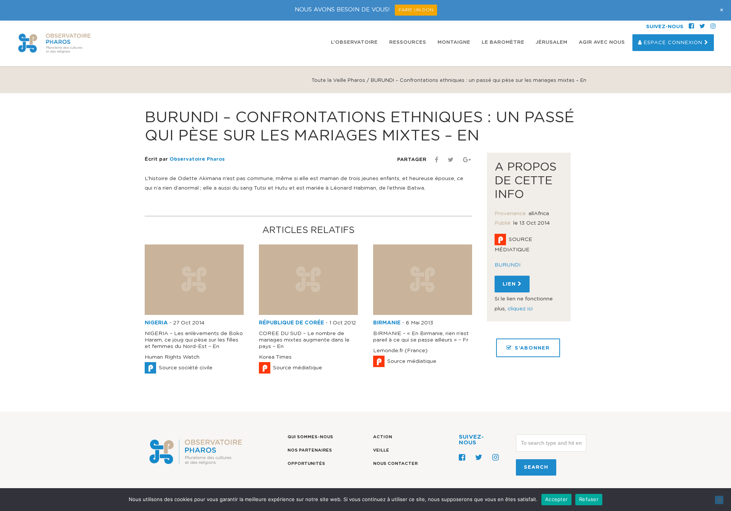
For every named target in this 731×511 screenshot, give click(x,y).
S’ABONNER (532, 348)
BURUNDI (507, 265)
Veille (381, 450)
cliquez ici (520, 308)
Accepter (556, 499)
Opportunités (306, 463)
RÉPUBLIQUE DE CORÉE (291, 323)
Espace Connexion (673, 42)
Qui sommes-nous (310, 437)
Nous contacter (395, 463)
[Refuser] (719, 500)
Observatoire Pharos (197, 159)
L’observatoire (354, 42)
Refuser (589, 499)
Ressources (407, 42)
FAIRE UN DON (416, 10)
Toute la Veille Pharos (338, 80)
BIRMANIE (387, 323)
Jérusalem (551, 42)
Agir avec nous (602, 42)
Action (382, 437)
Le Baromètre (503, 42)
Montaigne (453, 42)
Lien (510, 284)
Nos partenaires (309, 450)
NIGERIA (156, 323)
